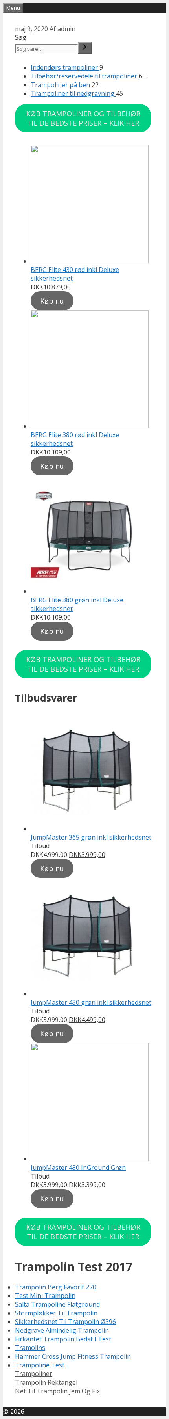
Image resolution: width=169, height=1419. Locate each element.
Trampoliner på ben (61, 84)
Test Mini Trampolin (45, 1295)
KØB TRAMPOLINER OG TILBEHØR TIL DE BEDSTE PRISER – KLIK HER (83, 118)
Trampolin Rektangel (46, 1382)
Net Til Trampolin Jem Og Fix (57, 1391)
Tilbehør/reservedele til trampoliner (85, 76)
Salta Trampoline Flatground (57, 1304)
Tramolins (30, 1347)
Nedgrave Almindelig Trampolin (62, 1330)
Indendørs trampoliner (65, 67)
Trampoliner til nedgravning (73, 93)
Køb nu (52, 300)
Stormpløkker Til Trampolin (56, 1313)
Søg (20, 37)
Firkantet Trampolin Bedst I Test (63, 1339)
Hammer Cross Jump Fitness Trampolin (73, 1356)
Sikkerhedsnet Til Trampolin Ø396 (65, 1321)
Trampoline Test (39, 1365)
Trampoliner (33, 1373)
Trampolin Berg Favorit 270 (55, 1287)
